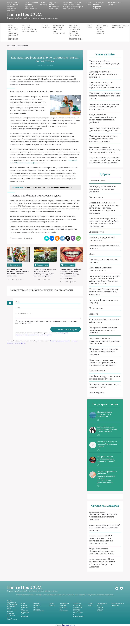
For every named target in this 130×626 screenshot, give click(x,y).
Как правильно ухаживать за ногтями (103, 260)
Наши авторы (96, 308)
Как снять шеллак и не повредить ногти (100, 268)
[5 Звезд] (31, 238)
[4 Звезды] (29, 238)
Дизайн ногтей (96, 231)
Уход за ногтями (97, 370)
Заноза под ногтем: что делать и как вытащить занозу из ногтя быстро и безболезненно (73, 6)
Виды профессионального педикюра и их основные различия (102, 189)
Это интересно (96, 392)
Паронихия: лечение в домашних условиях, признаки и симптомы (104, 341)
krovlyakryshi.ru (68, 625)
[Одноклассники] (57, 238)
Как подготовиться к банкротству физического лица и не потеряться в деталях (105, 149)
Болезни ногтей (97, 180)
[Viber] (73, 238)
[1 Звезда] (24, 238)
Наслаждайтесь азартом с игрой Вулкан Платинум (102, 552)
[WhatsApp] (78, 238)
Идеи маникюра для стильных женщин (104, 246)
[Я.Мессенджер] (46, 238)
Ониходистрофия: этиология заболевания (104, 320)
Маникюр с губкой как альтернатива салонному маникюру (104, 527)
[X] (67, 238)
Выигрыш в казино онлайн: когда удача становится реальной (106, 459)
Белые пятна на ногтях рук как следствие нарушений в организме (13, 7)
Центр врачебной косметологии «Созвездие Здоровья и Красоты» (102, 563)
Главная (10, 46)
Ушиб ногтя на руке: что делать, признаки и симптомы (105, 377)
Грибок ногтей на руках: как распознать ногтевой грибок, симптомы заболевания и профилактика (103, 222)
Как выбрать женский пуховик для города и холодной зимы (104, 129)
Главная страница (43, 4)
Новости (93, 313)
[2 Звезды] (26, 238)
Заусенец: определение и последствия (102, 238)
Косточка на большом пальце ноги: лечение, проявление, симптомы (103, 291)
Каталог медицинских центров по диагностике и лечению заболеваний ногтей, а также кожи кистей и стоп (104, 280)
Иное (92, 254)
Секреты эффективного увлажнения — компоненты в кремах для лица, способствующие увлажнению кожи (107, 477)
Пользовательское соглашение (114, 4)
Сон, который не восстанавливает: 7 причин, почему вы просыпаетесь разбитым (102, 118)
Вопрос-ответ (21, 46)
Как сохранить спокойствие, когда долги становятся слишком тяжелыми (103, 138)
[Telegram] (62, 238)
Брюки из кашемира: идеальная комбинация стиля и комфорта (107, 429)
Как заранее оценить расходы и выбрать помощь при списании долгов (105, 96)
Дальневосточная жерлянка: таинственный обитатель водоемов (103, 517)
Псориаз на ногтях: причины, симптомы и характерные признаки (103, 351)
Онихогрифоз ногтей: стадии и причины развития (99, 6)
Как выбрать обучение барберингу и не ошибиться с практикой (104, 74)
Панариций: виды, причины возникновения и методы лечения (103, 330)
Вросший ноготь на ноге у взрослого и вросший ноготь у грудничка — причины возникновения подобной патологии (104, 207)
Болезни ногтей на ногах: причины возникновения (31, 6)
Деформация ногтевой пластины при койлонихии (54, 6)
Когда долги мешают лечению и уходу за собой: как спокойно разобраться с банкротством (105, 160)
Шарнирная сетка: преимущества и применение (104, 414)
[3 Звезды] (28, 238)
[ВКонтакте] (51, 238)
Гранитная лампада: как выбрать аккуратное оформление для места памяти (104, 85)
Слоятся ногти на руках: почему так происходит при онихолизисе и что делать (103, 362)
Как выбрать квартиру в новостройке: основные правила (107, 444)
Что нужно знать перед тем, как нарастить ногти (105, 385)
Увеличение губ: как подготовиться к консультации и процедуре (104, 63)
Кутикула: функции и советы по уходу (103, 301)
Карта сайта (89, 4)
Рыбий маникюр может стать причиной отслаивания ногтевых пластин (101, 539)
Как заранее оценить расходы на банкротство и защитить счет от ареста (104, 106)
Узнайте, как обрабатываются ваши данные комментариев (41, 334)
